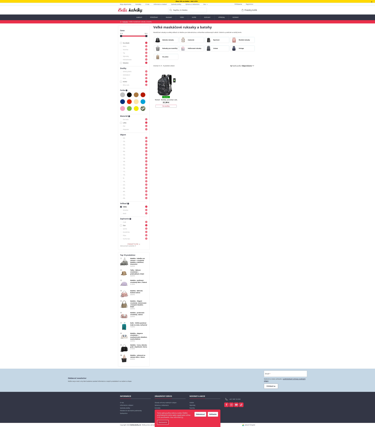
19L (135, 175)
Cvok (135, 222)
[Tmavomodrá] (122, 101)
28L (135, 188)
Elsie (135, 78)
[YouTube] (236, 405)
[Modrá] (142, 101)
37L (135, 195)
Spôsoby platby (176, 4)
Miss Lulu (135, 85)
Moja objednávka (125, 4)
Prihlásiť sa (271, 386)
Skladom (135, 63)
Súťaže (192, 402)
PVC (135, 126)
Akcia (135, 46)
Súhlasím (213, 414)
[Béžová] (136, 101)
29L (135, 198)
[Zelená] (129, 108)
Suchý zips (135, 239)
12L (135, 148)
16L (135, 155)
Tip (135, 53)
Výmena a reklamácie (192, 4)
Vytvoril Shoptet (250, 425)
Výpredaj (135, 56)
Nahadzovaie (135, 60)
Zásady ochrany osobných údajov (165, 402)
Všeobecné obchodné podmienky (131, 411)
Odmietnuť (200, 414)
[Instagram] (231, 405)
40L (135, 191)
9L (135, 178)
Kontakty (138, 4)
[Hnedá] (136, 94)
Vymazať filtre (132, 244)
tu (182, 417)
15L (135, 141)
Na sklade (135, 43)
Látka (135, 123)
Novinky (192, 408)
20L (135, 138)
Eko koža (135, 119)
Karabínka (135, 232)
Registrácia (249, 4)
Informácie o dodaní (160, 4)
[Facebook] (226, 405)
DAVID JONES (135, 71)
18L (135, 161)
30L (135, 151)
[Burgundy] (142, 94)
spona (135, 229)
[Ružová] (122, 108)
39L (135, 145)
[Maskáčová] (142, 108)
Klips (135, 235)
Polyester (135, 129)
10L (135, 168)
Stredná (135, 210)
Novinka (135, 50)
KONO (135, 82)
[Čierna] (129, 94)
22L (135, 185)
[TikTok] (241, 405)
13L (135, 181)
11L (135, 171)
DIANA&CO (135, 75)
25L (135, 165)
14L (135, 158)
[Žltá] (136, 108)
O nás (147, 4)
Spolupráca (123, 413)
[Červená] (129, 101)
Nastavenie (163, 422)
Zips (135, 225)
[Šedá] (122, 94)
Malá (135, 213)
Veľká (135, 207)
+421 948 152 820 (234, 399)
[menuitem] (139, 17)
